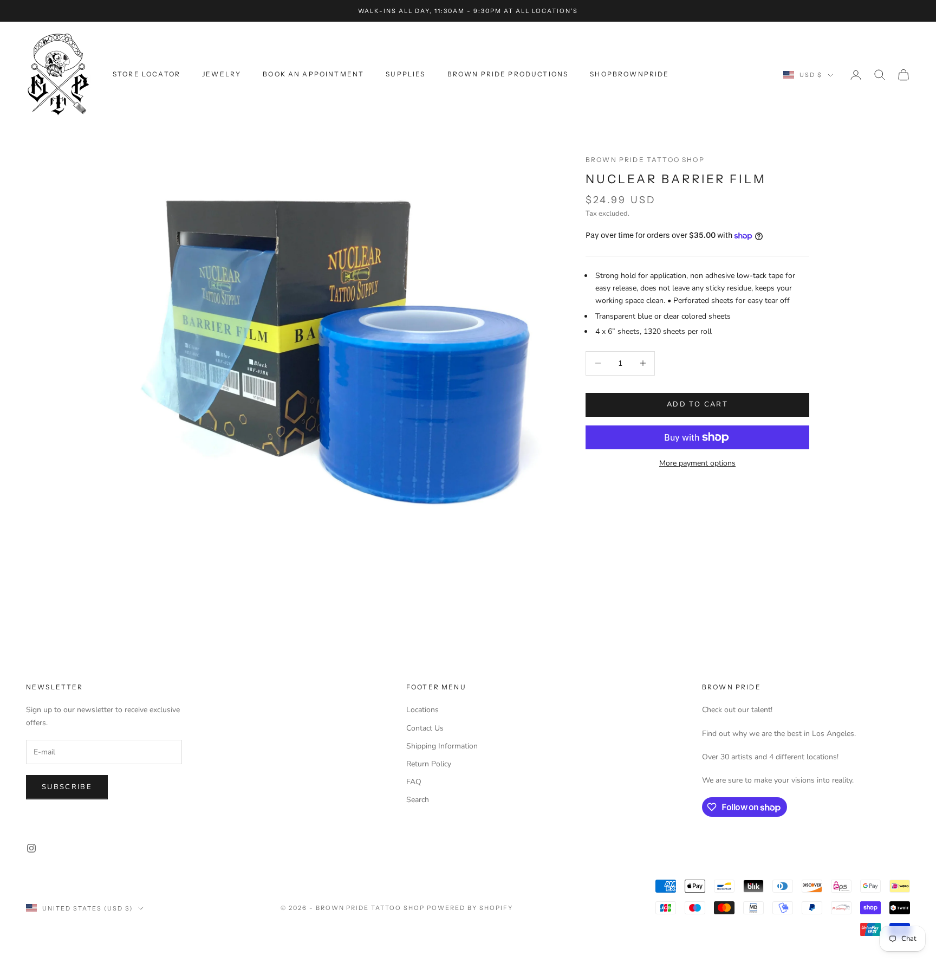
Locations (422, 710)
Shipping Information (442, 746)
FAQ (413, 782)
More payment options (697, 463)
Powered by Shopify (470, 908)
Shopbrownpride (629, 74)
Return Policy (428, 764)
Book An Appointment (313, 74)
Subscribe (67, 787)
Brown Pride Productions (508, 74)
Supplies (405, 74)
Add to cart (697, 404)
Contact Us (425, 728)
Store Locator (146, 74)
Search (417, 800)
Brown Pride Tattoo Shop (645, 160)
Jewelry (221, 74)
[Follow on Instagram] (31, 848)
